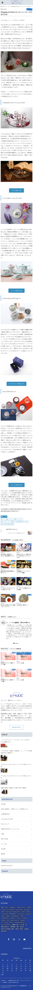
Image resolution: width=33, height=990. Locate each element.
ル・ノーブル (4, 922)
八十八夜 (22, 924)
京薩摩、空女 (15, 924)
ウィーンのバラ (10, 909)
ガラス (2, 911)
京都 (2, 834)
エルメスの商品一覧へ (16, 485)
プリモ (21, 916)
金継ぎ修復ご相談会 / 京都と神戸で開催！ (14, 788)
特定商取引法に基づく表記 (13, 980)
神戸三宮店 (4, 839)
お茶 (2, 907)
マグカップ (10, 519)
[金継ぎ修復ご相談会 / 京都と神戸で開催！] (4, 792)
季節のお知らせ (5, 926)
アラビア (29, 907)
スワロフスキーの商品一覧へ (17, 383)
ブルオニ (8, 916)
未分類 (3, 849)
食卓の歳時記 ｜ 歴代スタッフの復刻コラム (14, 809)
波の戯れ (26, 929)
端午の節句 (4, 931)
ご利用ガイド (4, 980)
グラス (28, 911)
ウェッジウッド (19, 909)
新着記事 (4, 734)
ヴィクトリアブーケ (6, 924)
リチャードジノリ (14, 920)
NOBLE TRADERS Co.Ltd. (13, 982)
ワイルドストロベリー (20, 922)
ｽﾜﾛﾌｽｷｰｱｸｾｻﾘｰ (24, 521)
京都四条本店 (5, 814)
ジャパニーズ (4, 914)
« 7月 (2, 974)
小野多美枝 (12, 926)
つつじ (6, 907)
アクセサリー (12, 907)
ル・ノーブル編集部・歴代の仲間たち (18, 622)
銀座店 (3, 854)
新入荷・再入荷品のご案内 (7, 929)
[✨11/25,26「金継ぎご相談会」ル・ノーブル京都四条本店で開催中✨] (4, 758)
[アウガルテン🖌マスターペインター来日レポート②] (4, 770)
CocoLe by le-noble (7, 819)
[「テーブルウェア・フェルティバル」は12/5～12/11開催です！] (4, 745)
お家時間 (11, 524)
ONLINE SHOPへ (16, 727)
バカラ (4, 519)
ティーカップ (21, 914)
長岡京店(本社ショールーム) (10, 829)
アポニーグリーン (21, 907)
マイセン (3, 920)
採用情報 (5, 982)
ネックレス (28, 914)
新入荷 (21, 926)
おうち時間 (16, 521)
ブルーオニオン (15, 916)
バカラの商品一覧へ (16, 190)
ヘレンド (19, 918)
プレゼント (12, 918)
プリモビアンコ (5, 918)
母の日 (21, 929)
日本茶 (16, 929)
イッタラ (3, 909)
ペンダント (25, 918)
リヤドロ (22, 920)
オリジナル (27, 909)
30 (30, 970)
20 (16, 968)
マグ (8, 920)
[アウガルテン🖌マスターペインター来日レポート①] (4, 782)
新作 (18, 926)
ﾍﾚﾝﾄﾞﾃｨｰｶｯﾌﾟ (19, 519)
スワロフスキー (12, 914)
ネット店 (4, 516)
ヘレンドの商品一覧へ (16, 290)
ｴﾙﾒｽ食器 (4, 524)
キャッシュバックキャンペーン (13, 911)
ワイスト (11, 922)
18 (7, 968)
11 (7, 966)
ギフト (23, 911)
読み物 (3, 804)
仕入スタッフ (5, 824)
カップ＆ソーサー (6, 521)
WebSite (16, 643)
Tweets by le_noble (6, 865)
